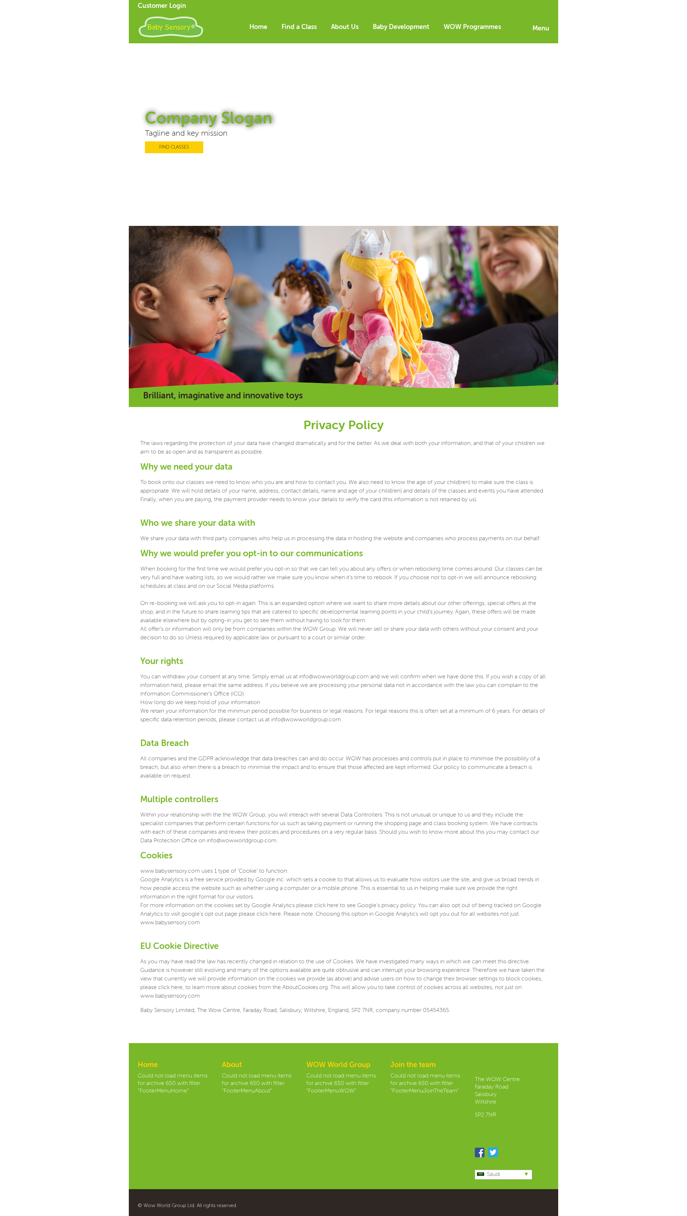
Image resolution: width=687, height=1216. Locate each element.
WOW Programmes (472, 27)
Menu (540, 28)
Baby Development (401, 27)
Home (258, 27)
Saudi (493, 1174)
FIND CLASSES (174, 147)
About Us (345, 27)
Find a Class (299, 27)
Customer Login (162, 6)
